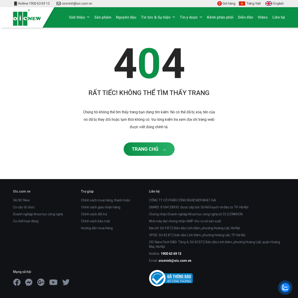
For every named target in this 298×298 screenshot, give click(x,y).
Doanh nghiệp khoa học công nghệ (38, 214)
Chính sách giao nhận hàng (100, 207)
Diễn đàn (245, 17)
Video (263, 17)
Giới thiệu (77, 17)
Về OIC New (21, 200)
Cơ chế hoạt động (25, 221)
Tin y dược (189, 17)
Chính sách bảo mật (95, 221)
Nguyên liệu (126, 17)
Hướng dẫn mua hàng (97, 228)
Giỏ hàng (227, 3)
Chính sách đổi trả (94, 214)
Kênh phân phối (220, 17)
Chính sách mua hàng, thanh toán (105, 200)
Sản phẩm (102, 17)
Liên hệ (278, 17)
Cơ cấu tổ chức (24, 207)
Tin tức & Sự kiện (155, 17)
